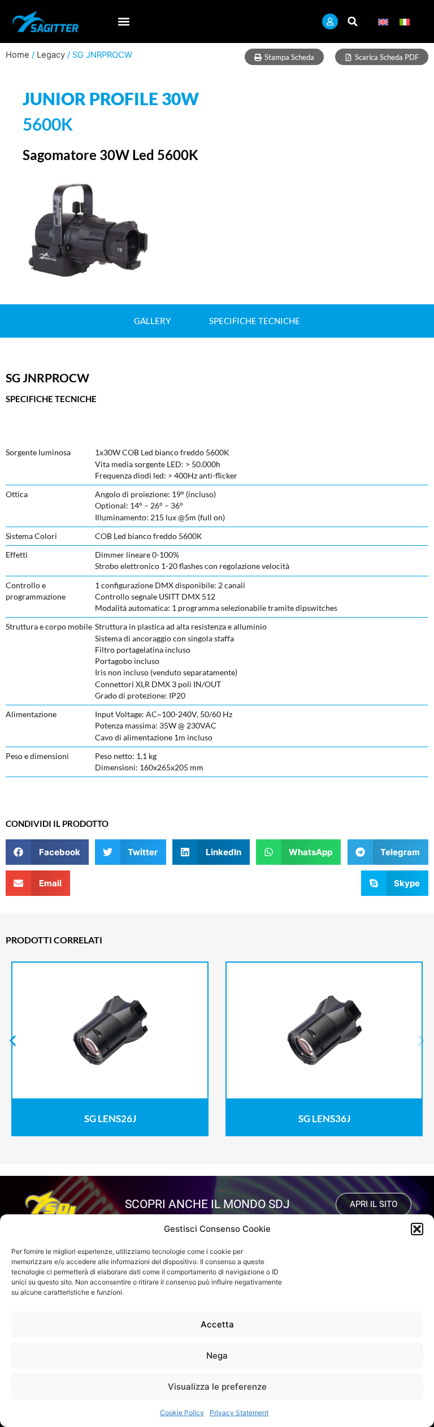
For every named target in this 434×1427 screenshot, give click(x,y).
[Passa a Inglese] (383, 21)
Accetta (217, 1324)
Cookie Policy (182, 1412)
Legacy (51, 55)
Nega (217, 1355)
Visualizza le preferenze (217, 1386)
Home (17, 55)
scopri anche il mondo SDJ (207, 1204)
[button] (417, 1229)
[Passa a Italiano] (404, 21)
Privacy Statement (239, 1412)
